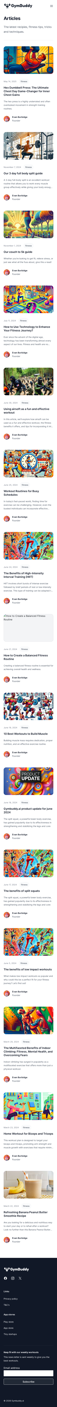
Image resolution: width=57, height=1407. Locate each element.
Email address (12, 1367)
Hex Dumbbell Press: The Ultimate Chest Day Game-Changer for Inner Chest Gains (27, 91)
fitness (24, 81)
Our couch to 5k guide (18, 251)
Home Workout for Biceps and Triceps (28, 1133)
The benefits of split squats (22, 890)
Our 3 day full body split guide (23, 173)
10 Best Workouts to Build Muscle (26, 733)
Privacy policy (11, 1298)
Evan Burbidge (19, 117)
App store (8, 1328)
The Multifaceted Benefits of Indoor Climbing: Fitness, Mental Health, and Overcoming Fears (28, 1051)
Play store (9, 1322)
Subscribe (28, 1381)
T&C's (6, 1305)
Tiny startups (10, 1334)
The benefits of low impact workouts (28, 969)
